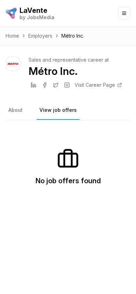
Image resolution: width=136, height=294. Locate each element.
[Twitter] (56, 85)
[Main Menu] (124, 13)
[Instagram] (67, 85)
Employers (40, 36)
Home (12, 36)
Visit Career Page (95, 85)
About (15, 110)
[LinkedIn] (33, 85)
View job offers (58, 110)
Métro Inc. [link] (72, 36)
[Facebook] (45, 85)
